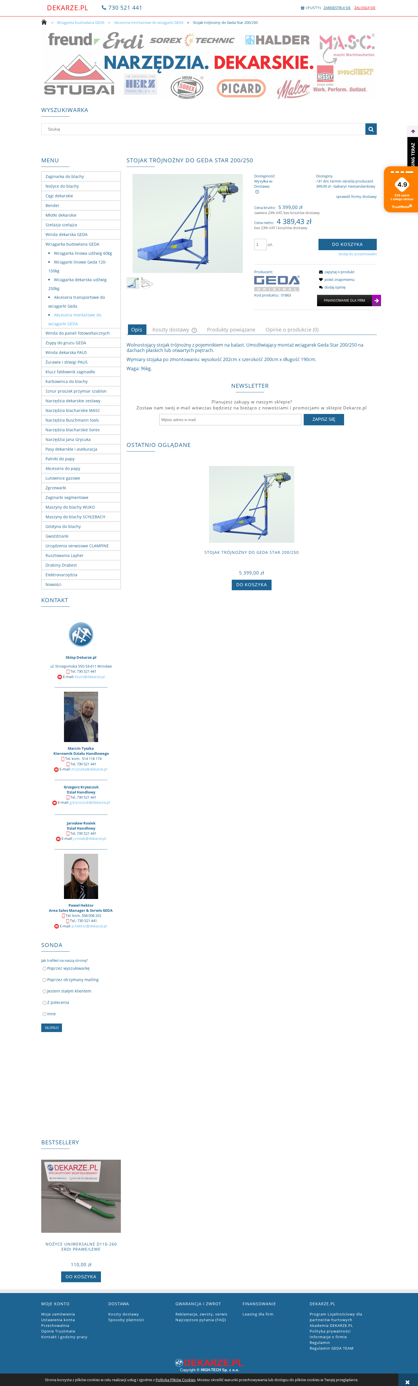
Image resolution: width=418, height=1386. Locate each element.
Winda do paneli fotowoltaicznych (77, 333)
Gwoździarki (57, 536)
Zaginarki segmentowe (66, 497)
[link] (209, 64)
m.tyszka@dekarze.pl (89, 769)
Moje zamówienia (58, 1314)
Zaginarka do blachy (64, 176)
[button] (336, 271)
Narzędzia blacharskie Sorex (72, 429)
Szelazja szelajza (61, 224)
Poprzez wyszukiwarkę (68, 968)
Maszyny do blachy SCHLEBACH (75, 516)
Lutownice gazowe (62, 478)
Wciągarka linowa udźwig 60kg (83, 253)
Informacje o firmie (328, 1336)
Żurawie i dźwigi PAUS (66, 362)
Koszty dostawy (123, 1314)
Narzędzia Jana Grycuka (68, 439)
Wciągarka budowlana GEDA (72, 244)
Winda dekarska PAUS (66, 352)
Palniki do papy (60, 458)
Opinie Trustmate (58, 1331)
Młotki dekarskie (60, 215)
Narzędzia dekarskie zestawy (72, 400)
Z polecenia (58, 1002)
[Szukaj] (371, 129)
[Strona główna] (45, 22)
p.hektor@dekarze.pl (89, 926)
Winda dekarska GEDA (66, 234)
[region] (209, 64)
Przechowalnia (55, 1325)
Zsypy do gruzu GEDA (65, 342)
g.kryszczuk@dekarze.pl (90, 802)
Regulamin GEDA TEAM (332, 1348)
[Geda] (277, 283)
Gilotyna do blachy (63, 526)
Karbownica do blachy (66, 381)
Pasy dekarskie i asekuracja (71, 449)
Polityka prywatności (330, 1331)
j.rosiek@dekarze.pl (89, 838)
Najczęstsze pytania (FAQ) (200, 1319)
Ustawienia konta (58, 1319)
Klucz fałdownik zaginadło (70, 371)
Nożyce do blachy (62, 186)
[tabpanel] (252, 356)
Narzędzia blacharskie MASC (72, 410)
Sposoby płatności (126, 1319)
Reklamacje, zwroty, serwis (201, 1314)
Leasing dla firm (258, 1314)
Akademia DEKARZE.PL (331, 1325)
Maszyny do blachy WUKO (70, 507)
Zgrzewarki (55, 487)
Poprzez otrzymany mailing (73, 979)
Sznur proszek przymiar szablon (76, 391)
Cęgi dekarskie (59, 195)
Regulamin (320, 1342)
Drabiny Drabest (61, 565)
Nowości (53, 584)
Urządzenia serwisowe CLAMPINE (77, 545)
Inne (51, 1013)
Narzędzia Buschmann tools (72, 420)
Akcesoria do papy (62, 468)
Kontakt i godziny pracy (64, 1336)
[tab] (137, 329)
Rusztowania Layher (64, 555)
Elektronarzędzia (61, 574)
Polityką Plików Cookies (175, 1379)
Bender (52, 205)
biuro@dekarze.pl (90, 676)
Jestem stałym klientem (69, 991)
